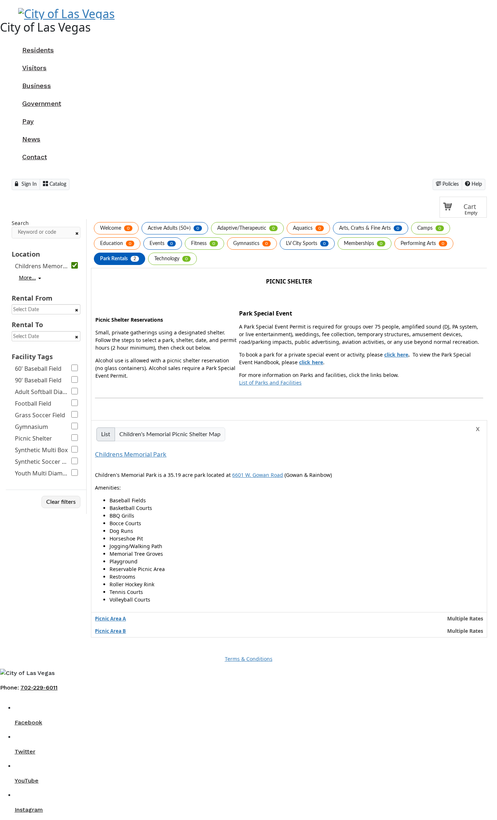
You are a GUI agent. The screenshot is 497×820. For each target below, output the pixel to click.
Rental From (32, 297)
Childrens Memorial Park (130, 454)
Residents (38, 50)
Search (20, 223)
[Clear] (77, 233)
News (31, 139)
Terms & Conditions (249, 658)
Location (26, 253)
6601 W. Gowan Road (257, 474)
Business (36, 85)
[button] (463, 207)
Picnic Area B (110, 631)
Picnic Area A (110, 618)
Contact (34, 157)
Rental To (27, 324)
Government (41, 103)
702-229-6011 (38, 687)
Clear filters (61, 502)
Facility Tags (32, 356)
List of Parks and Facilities (270, 382)
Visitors (34, 68)
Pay (28, 121)
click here (396, 354)
